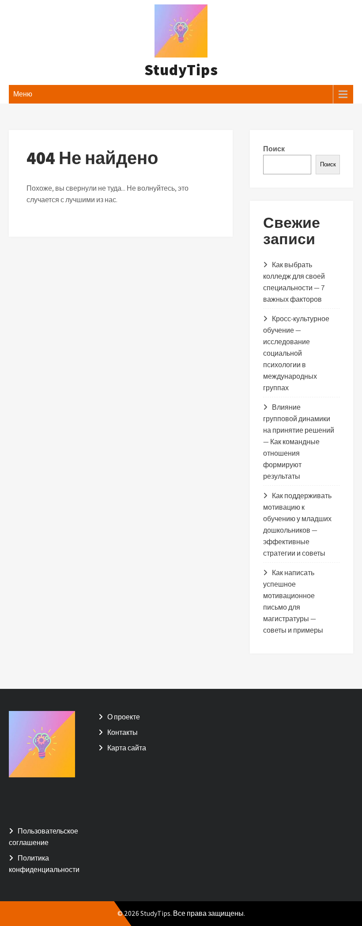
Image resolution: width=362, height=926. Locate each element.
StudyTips (181, 69)
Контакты (122, 732)
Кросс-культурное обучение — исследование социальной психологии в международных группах (296, 353)
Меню (22, 94)
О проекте (123, 717)
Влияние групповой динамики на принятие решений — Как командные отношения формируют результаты (298, 442)
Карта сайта (126, 748)
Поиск (274, 149)
